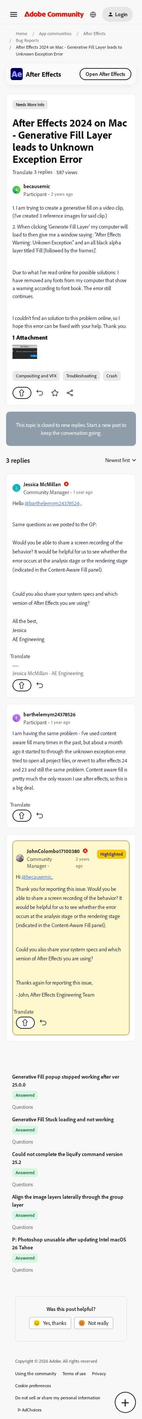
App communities (55, 33)
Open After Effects (105, 74)
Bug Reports (27, 40)
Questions (22, 1107)
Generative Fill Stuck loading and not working (63, 1119)
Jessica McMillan (42, 484)
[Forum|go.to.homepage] (54, 14)
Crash (111, 376)
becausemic (36, 186)
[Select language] (93, 14)
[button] (13, 17)
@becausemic (37, 876)
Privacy (99, 1373)
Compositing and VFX (36, 376)
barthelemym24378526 (49, 714)
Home (21, 33)
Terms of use (74, 1373)
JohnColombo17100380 (53, 851)
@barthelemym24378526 (52, 503)
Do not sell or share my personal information (57, 1397)
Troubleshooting (81, 376)
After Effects (94, 33)
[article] (71, 585)
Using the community (35, 1373)
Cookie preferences (33, 1385)
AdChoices (32, 1410)
